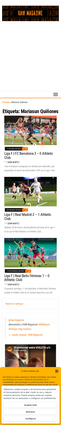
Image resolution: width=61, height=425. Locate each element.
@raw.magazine (16, 320)
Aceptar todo (30, 405)
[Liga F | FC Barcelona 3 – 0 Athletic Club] (30, 130)
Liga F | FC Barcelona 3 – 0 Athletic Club (28, 155)
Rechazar (30, 412)
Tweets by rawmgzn (14, 303)
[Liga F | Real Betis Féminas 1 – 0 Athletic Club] (30, 252)
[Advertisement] (30, 53)
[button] (56, 371)
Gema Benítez (13, 162)
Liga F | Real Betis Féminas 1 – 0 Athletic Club (27, 278)
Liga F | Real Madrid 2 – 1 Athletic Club (27, 216)
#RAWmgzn (44, 324)
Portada (5, 102)
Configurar (30, 418)
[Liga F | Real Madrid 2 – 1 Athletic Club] (30, 191)
